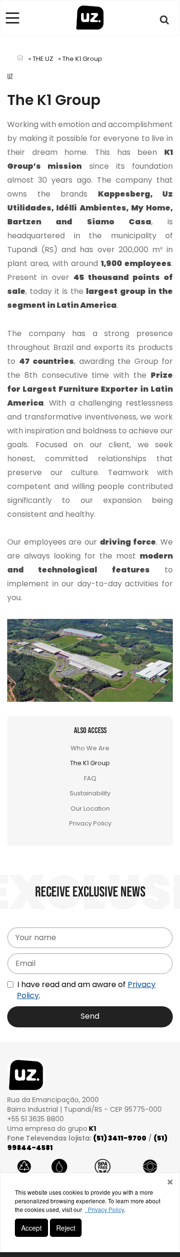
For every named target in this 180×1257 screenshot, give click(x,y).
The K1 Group (90, 763)
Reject (65, 1228)
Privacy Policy (90, 823)
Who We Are (90, 748)
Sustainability (90, 793)
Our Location (90, 808)
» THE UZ (40, 58)
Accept (31, 1228)
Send (90, 1016)
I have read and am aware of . (85, 990)
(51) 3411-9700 (119, 1138)
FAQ (90, 778)
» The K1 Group (80, 58)
